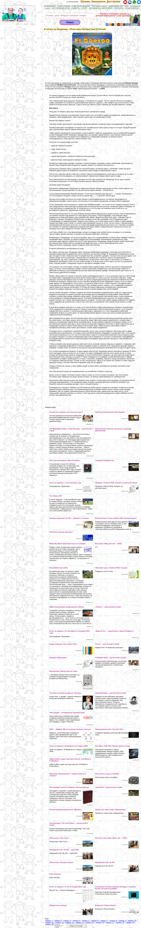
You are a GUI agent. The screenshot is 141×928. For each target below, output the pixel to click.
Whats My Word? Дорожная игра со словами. (67, 544)
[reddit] (121, 24)
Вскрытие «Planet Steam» (105, 905)
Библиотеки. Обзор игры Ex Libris (63, 671)
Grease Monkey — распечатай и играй (110, 693)
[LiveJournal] (124, 24)
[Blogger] (115, 24)
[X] (112, 24)
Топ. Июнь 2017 (55, 496)
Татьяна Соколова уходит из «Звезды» (65, 693)
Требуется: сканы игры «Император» (110, 809)
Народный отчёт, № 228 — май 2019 (64, 850)
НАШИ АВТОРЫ (132, 8)
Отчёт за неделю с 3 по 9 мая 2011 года (65, 483)
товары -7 (104, 920)
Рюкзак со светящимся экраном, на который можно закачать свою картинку (112, 15)
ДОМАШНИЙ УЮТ (116, 6)
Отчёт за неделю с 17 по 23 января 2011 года (67, 887)
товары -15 (89, 922)
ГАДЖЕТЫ (75, 8)
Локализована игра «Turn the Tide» (109, 729)
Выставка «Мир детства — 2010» (108, 544)
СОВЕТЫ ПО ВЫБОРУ (81, 6)
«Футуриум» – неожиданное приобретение (67, 713)
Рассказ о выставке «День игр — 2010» (111, 838)
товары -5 (85, 920)
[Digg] (118, 24)
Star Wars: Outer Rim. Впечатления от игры (112, 746)
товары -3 (67, 920)
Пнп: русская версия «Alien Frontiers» (64, 460)
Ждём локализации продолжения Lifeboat (66, 607)
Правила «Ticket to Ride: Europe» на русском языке (116, 483)
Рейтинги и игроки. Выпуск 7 (61, 532)
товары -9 (122, 920)
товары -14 (79, 922)
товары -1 (49, 920)
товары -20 (49, 924)
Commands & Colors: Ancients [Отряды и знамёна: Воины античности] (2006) (115, 888)
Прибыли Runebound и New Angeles (110, 412)
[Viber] (130, 24)
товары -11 (49, 922)
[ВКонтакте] (107, 24)
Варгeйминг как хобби (58, 568)
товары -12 (59, 922)
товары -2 (58, 920)
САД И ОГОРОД (63, 6)
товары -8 (113, 920)
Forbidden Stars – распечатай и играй (110, 658)
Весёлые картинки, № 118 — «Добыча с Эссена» (69, 518)
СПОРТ (84, 8)
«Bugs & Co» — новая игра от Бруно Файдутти (114, 631)
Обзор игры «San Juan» (59, 838)
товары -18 (120, 922)
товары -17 (110, 922)
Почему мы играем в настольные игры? (66, 412)
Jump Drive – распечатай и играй (108, 787)
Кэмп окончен (55, 874)
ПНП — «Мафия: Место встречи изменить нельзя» (70, 729)
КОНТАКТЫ (119, 8)
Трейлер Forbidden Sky (104, 460)
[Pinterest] (138, 24)
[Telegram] (136, 24)
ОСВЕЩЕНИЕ (50, 6)
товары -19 (130, 922)
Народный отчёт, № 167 (105, 862)
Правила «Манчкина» (58, 658)
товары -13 (69, 922)
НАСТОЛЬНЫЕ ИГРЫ (61, 8)
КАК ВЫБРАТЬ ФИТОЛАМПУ (101, 8)
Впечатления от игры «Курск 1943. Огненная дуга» (116, 518)
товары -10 (132, 920)
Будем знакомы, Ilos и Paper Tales (63, 644)
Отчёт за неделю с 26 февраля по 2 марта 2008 (68, 746)
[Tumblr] (127, 24)
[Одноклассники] (110, 24)
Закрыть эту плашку (76, 926)
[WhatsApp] (133, 24)
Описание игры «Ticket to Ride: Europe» (111, 568)
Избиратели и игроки (58, 905)
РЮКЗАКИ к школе (99, 6)
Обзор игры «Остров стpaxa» (61, 862)
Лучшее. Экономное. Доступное (102, 1)
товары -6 (95, 920)
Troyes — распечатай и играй (107, 644)
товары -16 (100, 922)
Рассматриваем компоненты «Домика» (65, 809)
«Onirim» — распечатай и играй (108, 607)
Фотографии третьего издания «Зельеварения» (69, 787)
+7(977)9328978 (72, 2)
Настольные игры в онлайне (107, 774)
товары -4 (76, 920)
